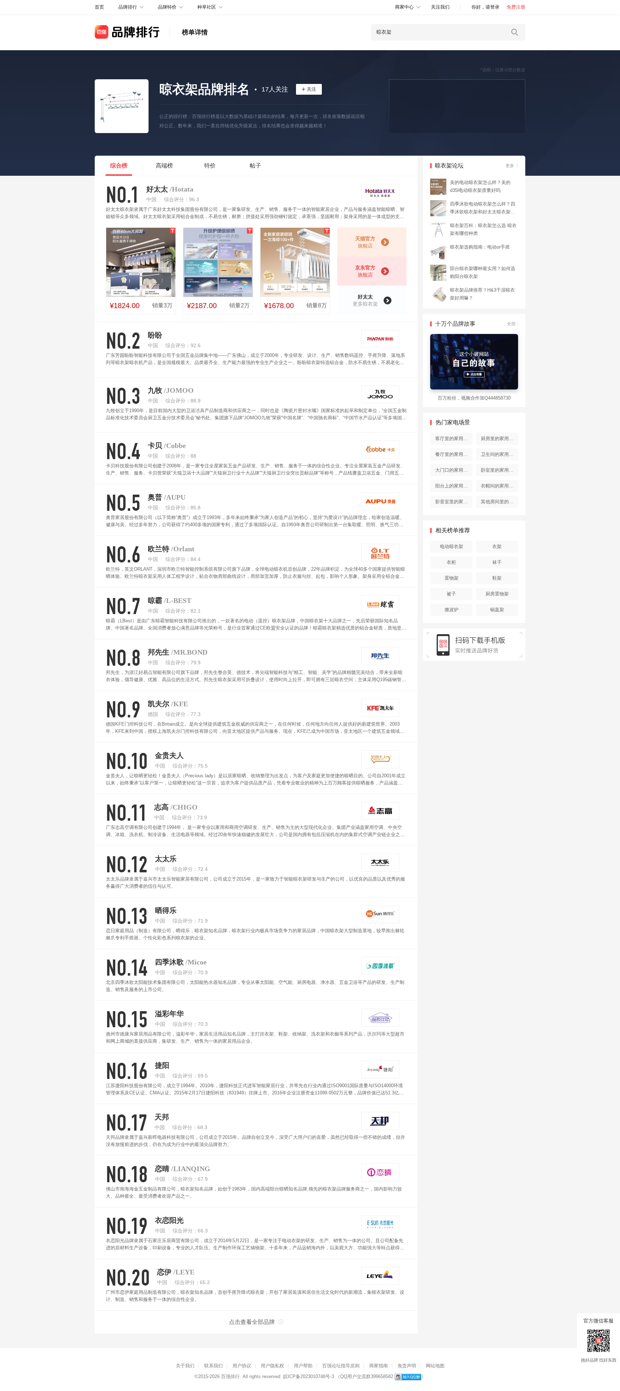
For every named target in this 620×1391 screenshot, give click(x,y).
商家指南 (378, 1365)
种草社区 (206, 7)
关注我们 (440, 7)
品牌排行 (127, 7)
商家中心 (404, 7)
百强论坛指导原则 (341, 1365)
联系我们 (213, 1365)
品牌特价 (167, 7)
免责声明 (407, 1365)
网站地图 (435, 1365)
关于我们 (185, 1365)
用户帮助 (303, 1365)
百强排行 (230, 1376)
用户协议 (241, 1365)
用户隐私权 (272, 1365)
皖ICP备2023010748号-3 (308, 1376)
